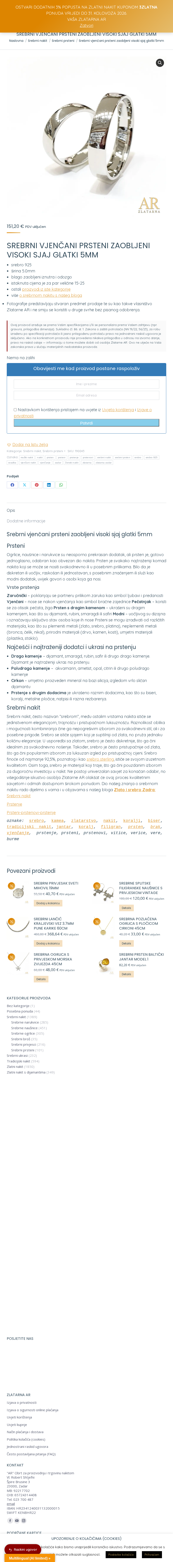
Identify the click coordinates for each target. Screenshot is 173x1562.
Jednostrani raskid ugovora (27, 1446)
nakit (40, 457)
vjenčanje (45, 462)
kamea (57, 821)
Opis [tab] (11, 510)
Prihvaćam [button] (152, 1554)
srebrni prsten (122, 457)
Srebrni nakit (32, 451)
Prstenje (14, 804)
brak (155, 827)
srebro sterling (100, 759)
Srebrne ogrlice (23, 1033)
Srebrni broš (20, 1039)
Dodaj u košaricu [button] (48, 903)
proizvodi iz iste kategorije (46, 289)
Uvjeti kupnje (17, 1425)
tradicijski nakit (29, 827)
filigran (111, 827)
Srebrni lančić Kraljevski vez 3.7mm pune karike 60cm (54, 924)
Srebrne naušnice (24, 1028)
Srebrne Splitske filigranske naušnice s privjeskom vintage (140, 888)
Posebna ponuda (20, 1011)
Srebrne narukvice (25, 1022)
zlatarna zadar (104, 462)
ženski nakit (71, 462)
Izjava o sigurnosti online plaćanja (32, 1410)
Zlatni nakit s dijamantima (26, 1072)
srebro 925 (152, 457)
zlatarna (87, 462)
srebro (137, 457)
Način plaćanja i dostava (25, 1432)
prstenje (74, 457)
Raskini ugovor (25, 1550)
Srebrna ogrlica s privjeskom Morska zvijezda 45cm (53, 959)
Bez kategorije (18, 1006)
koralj (86, 827)
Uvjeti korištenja (19, 1417)
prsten (50, 457)
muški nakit (27, 457)
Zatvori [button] (86, 25)
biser (154, 821)
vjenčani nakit (28, 462)
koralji (132, 821)
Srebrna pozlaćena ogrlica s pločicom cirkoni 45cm (138, 924)
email (11, 1503)
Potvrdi (86, 423)
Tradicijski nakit (18, 1061)
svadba (12, 462)
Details (126, 908)
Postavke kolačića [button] (121, 1554)
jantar (63, 827)
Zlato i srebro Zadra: (134, 789)
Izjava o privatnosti (21, 1402)
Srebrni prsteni (53, 451)
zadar (58, 462)
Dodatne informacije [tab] (26, 521)
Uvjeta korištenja (118, 409)
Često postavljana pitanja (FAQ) (31, 1454)
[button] (160, 63)
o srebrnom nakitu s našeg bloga (50, 295)
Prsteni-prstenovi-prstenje (31, 812)
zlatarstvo (83, 821)
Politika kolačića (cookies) (26, 1439)
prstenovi (88, 457)
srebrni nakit (104, 457)
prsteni (62, 457)
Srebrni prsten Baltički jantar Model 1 (141, 957)
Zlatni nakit (15, 1066)
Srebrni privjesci (23, 1044)
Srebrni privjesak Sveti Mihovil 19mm (56, 886)
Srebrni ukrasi (17, 1055)
